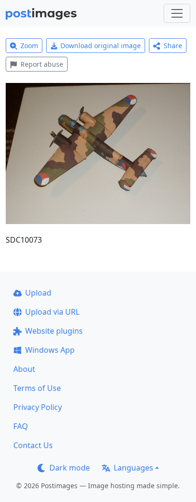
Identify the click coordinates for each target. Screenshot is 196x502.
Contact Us (33, 445)
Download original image (100, 45)
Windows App (50, 350)
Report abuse (41, 64)
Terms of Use (37, 388)
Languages (133, 467)
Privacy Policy (37, 407)
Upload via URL (52, 312)
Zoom (29, 45)
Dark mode (69, 467)
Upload (38, 292)
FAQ (20, 426)
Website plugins (54, 331)
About (24, 369)
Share (173, 45)
